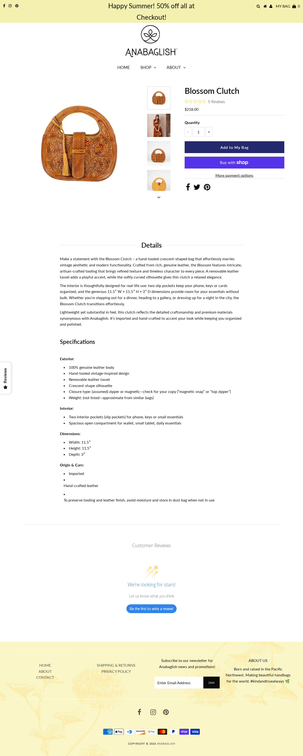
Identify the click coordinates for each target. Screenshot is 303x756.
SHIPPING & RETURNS (116, 665)
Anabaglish (166, 743)
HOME (45, 665)
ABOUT (45, 671)
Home (123, 67)
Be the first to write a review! (151, 608)
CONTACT (45, 677)
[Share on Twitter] (197, 188)
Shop (145, 67)
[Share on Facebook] (188, 188)
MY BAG (288, 6)
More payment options (234, 175)
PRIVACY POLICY (116, 671)
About (174, 67)
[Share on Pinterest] (207, 188)
